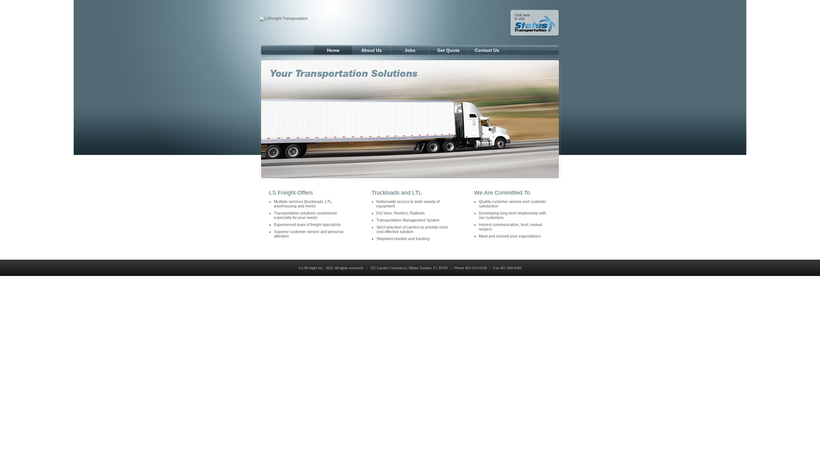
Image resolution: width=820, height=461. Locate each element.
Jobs (410, 50)
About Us (371, 50)
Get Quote (448, 50)
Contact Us (487, 50)
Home (333, 50)
